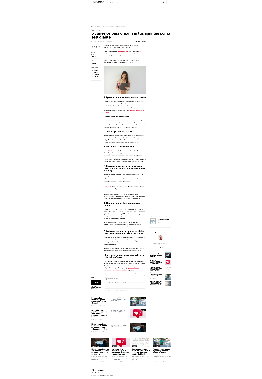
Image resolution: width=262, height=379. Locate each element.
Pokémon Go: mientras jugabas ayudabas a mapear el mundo (156, 276)
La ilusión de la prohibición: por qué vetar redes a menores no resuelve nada (156, 261)
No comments (101, 41)
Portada (92, 26)
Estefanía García (95, 54)
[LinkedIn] (103, 373)
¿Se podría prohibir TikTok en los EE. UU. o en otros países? (96, 288)
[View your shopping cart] (164, 2)
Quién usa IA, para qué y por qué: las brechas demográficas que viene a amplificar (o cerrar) (156, 283)
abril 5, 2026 (152, 272)
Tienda (133, 2)
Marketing (135, 346)
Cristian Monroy (94, 305)
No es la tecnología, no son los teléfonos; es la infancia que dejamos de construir (156, 254)
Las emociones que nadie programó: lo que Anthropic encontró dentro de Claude (156, 269)
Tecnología (99, 26)
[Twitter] (92, 373)
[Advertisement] (41, 13)
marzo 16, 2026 (153, 278)
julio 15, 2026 (152, 257)
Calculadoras (128, 2)
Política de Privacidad (111, 375)
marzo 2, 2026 (153, 286)
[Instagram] (95, 373)
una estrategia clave (123, 51)
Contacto (122, 2)
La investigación (108, 150)
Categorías (110, 2)
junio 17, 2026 (152, 265)
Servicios (117, 2)
